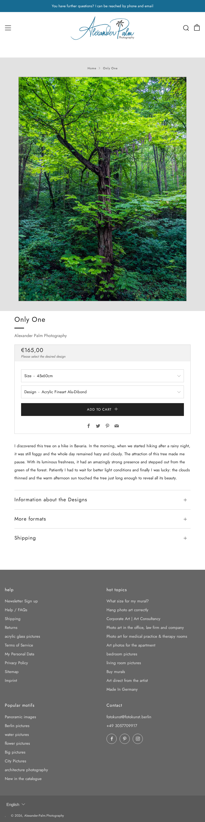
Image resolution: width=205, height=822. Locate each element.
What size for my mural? (128, 601)
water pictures (17, 734)
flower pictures (17, 743)
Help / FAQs (16, 610)
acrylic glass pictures (22, 636)
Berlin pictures (17, 726)
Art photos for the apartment (131, 645)
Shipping (13, 619)
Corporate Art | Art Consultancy (133, 619)
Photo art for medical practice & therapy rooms (147, 636)
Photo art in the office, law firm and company (145, 627)
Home (92, 68)
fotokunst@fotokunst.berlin (129, 717)
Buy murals (116, 672)
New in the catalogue (23, 779)
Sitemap (12, 672)
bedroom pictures (122, 654)
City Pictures (15, 761)
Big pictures (15, 752)
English (12, 804)
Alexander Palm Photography (40, 335)
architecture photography (26, 770)
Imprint (11, 680)
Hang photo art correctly (127, 610)
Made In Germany (122, 689)
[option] (102, 189)
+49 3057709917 (122, 726)
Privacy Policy (16, 663)
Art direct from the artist (127, 680)
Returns (11, 627)
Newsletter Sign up (21, 601)
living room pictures (124, 663)
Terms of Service (19, 645)
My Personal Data (19, 654)
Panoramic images (20, 717)
